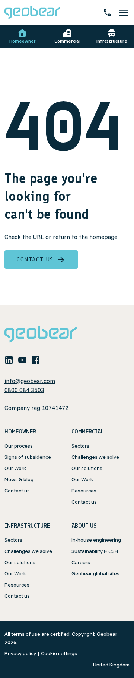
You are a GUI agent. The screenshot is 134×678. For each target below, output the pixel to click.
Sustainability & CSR (94, 551)
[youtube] (22, 359)
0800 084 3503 (24, 390)
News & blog (19, 479)
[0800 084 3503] (107, 12)
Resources (83, 490)
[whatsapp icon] (49, 359)
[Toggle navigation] (124, 13)
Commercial (67, 41)
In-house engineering (96, 540)
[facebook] (35, 359)
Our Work (15, 468)
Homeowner (22, 41)
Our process (18, 445)
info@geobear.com (29, 381)
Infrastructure (111, 41)
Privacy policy (20, 653)
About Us (84, 525)
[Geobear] (32, 12)
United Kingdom (111, 664)
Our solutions (86, 468)
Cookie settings (59, 653)
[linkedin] (8, 359)
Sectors (80, 445)
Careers (80, 562)
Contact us (35, 259)
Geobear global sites (95, 573)
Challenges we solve (95, 457)
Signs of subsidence (27, 457)
